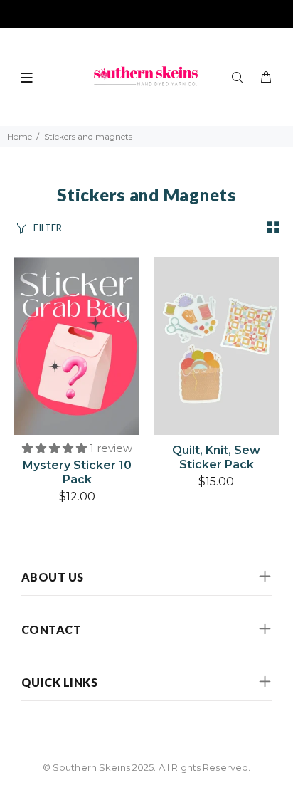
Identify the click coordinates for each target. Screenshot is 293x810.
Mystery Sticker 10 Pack (77, 472)
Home (19, 136)
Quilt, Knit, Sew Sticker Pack (216, 457)
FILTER (47, 227)
